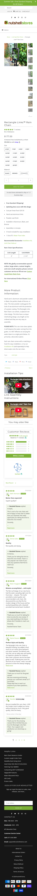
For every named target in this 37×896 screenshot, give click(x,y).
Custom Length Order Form (13, 758)
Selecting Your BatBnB (11, 767)
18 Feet (22, 161)
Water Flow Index (19, 235)
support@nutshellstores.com (18, 842)
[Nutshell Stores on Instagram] (22, 17)
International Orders (18, 852)
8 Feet (20, 149)
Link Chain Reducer (10, 243)
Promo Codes (8, 781)
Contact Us (18, 856)
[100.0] (18, 467)
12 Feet (22, 153)
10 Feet (7, 153)
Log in (9, 11)
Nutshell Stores (20, 876)
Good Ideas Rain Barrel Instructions (15, 764)
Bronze (14, 173)
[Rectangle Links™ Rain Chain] (15, 54)
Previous (7, 368)
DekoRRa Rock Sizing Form (12, 761)
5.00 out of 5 (23, 436)
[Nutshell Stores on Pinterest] (18, 17)
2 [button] (16, 740)
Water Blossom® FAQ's (11, 775)
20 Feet (15, 165)
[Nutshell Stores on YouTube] (15, 17)
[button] (8, 129)
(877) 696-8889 (12, 837)
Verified (17, 474)
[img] (10, 491)
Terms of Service (18, 872)
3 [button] (19, 740)
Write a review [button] (18, 456)
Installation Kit (27, 241)
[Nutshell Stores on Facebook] (11, 17)
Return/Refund (18, 864)
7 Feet (14, 149)
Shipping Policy (18, 868)
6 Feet (7, 149)
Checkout (26, 11)
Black (7, 173)
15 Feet (22, 157)
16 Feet (7, 161)
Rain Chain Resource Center (13, 755)
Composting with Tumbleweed (14, 770)
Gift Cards (7, 778)
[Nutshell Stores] (18, 23)
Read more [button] (10, 528)
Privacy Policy (18, 860)
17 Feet (15, 161)
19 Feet (7, 165)
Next (30, 368)
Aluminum (24, 173)
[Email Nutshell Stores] (25, 17)
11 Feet (15, 153)
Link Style (14, 355)
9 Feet (27, 149)
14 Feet (15, 157)
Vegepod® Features (10, 773)
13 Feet (7, 157)
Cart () (18, 11)
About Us (18, 848)
